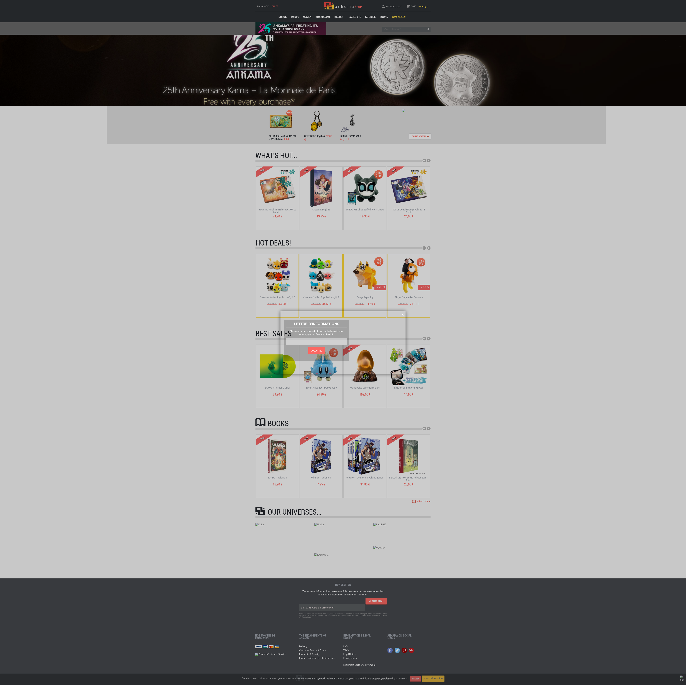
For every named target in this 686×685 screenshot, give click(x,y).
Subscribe (316, 351)
